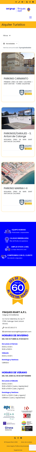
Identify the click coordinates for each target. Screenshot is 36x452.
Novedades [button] (10, 43)
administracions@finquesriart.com (17, 331)
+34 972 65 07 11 (10, 328)
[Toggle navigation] (30, 17)
